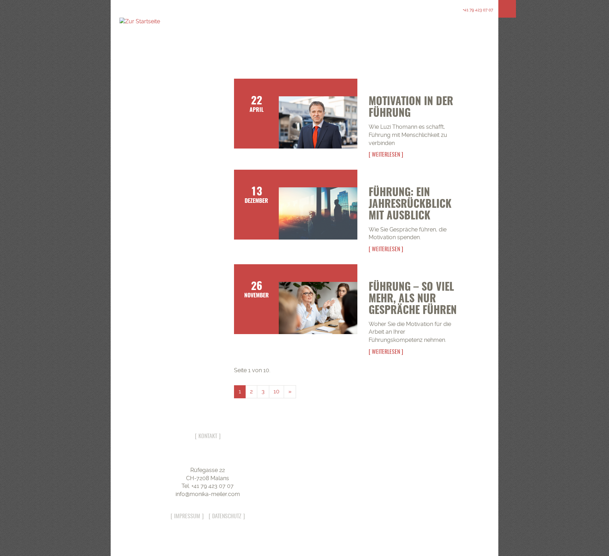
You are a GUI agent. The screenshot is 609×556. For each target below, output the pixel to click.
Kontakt (207, 436)
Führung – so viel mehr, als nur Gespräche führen (413, 299)
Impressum (187, 516)
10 (276, 391)
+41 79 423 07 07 (477, 9)
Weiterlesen (385, 155)
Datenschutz (226, 516)
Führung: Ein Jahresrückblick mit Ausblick (410, 205)
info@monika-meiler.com (208, 494)
